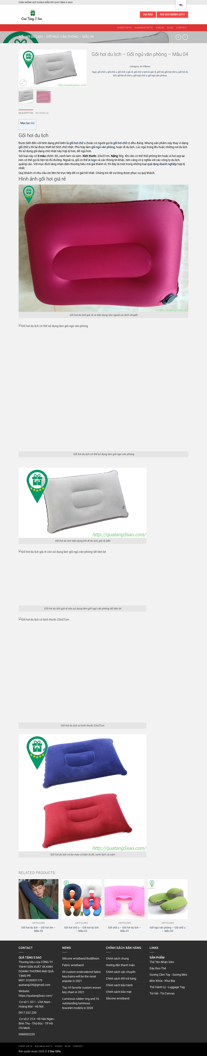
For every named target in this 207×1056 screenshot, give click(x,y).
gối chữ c (102, 72)
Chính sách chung (117, 958)
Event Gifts (124, 27)
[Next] (81, 68)
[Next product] (178, 37)
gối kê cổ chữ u (125, 75)
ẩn (32, 123)
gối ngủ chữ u (140, 75)
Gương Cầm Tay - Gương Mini (168, 974)
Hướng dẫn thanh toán (120, 965)
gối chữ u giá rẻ (125, 72)
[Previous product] (185, 37)
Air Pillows (145, 66)
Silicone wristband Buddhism (80, 958)
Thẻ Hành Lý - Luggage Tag (167, 987)
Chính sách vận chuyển (121, 972)
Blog (170, 27)
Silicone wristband (117, 998)
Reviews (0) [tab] (42, 113)
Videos (160, 27)
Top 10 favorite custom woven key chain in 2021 (81, 990)
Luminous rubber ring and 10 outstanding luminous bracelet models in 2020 (80, 1003)
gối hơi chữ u (171, 72)
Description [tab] (26, 113)
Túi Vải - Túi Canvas (162, 993)
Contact (181, 27)
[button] (23, 82)
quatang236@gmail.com (34, 984)
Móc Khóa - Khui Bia (162, 980)
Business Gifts (144, 27)
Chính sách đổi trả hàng (121, 978)
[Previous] (24, 68)
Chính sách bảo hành (119, 985)
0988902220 (27, 1034)
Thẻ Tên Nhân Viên (162, 962)
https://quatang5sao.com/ (35, 995)
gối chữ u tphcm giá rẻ (145, 72)
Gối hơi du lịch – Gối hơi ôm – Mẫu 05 (38, 929)
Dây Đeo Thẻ (158, 968)
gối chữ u (112, 72)
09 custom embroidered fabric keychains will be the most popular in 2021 (81, 976)
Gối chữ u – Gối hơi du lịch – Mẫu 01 (124, 929)
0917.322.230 (27, 1012)
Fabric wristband (73, 965)
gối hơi (160, 72)
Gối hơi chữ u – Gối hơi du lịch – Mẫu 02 (81, 929)
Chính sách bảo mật (118, 991)
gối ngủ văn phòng (157, 75)
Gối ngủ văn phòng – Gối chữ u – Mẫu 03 (167, 929)
